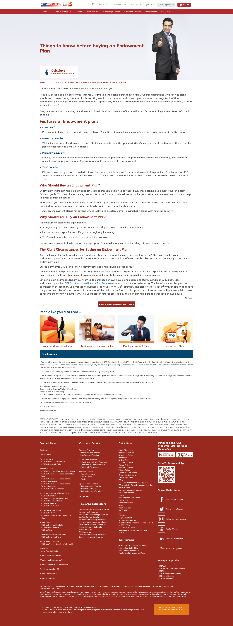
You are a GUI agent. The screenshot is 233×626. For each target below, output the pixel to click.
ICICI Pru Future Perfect (51, 527)
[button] (93, 4)
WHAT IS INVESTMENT (111, 433)
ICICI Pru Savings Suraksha (52, 525)
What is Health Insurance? (51, 560)
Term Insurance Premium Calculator (94, 509)
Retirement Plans (47, 469)
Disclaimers (49, 354)
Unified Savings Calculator (90, 517)
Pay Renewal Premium (89, 455)
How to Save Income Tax (129, 550)
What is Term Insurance (94, 427)
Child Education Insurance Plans (53, 534)
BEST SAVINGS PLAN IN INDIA (69, 427)
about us (103, 5)
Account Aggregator (127, 520)
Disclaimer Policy (126, 468)
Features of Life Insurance (93, 419)
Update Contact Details (90, 486)
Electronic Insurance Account (131, 490)
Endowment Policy (72, 82)
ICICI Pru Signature (49, 496)
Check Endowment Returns (116, 304)
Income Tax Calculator (88, 512)
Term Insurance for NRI (49, 569)
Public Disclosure (119, 5)
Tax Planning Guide (154, 422)
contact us (136, 5)
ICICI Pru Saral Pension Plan (52, 489)
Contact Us (123, 500)
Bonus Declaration (126, 453)
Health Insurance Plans (49, 541)
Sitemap (84, 496)
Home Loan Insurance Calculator (92, 522)
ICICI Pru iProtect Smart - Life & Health (57, 544)
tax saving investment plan (161, 425)
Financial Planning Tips (175, 422)
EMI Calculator (115, 422)
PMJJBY (122, 515)
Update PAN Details (88, 489)
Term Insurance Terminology (67, 430)
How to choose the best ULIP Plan (138, 427)
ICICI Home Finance (166, 576)
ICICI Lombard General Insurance (171, 569)
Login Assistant (125, 518)
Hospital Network (126, 503)
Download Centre (126, 455)
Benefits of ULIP (113, 427)
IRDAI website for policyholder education (136, 485)
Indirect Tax (181, 425)
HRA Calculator (85, 529)
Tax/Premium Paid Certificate (92, 465)
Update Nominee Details (90, 491)
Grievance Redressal (127, 475)
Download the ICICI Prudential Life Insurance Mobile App (172, 445)
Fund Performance (126, 493)
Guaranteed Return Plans (50, 510)
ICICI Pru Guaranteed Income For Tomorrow (89, 283)
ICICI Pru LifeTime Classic (51, 501)
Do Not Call (123, 460)
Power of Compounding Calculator (93, 514)
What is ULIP (180, 427)
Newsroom (123, 458)
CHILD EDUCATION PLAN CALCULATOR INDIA (139, 433)
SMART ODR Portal (127, 528)
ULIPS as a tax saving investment (133, 545)
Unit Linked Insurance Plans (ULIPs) (54, 493)
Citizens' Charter (126, 478)
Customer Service (89, 443)
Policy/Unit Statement (89, 467)
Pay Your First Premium (90, 453)
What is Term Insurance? (50, 555)
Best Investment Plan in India (86, 433)
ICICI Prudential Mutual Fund (169, 574)
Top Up (83, 479)
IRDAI (121, 480)
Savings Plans (46, 522)
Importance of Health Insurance (66, 422)
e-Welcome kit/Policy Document (94, 462)
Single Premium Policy (146, 430)
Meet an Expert (125, 508)
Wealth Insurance (48, 427)
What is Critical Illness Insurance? (54, 565)
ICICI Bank (162, 566)
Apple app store (184, 454)
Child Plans (111, 430)
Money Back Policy (126, 430)
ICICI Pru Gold (46, 530)
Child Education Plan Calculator (92, 524)
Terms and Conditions (128, 473)
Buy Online (44, 450)
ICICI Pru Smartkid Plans (51, 537)
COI (120, 513)
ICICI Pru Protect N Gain (51, 464)
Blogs (121, 505)
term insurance (140, 425)
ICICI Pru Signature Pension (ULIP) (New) (58, 471)
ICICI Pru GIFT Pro (48, 513)
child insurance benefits (60, 433)
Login (186, 5)
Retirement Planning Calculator (92, 519)
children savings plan (69, 419)
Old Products (124, 510)
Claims (121, 495)
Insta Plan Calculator (50, 551)
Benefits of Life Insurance (52, 425)
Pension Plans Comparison (77, 425)
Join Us (149, 5)
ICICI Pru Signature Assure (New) (54, 498)
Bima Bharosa (124, 488)
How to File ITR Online (134, 422)
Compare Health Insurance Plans (122, 419)
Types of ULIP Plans (164, 427)
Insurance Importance (121, 425)
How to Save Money (100, 425)
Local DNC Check (126, 463)
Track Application (166, 5)
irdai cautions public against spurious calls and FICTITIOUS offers (171, 610)
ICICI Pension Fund (165, 579)
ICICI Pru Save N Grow (50, 506)
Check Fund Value (87, 474)
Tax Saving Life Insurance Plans (132, 553)
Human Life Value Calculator (91, 527)
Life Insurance (55, 82)
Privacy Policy (124, 470)
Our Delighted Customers (129, 498)
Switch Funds (86, 477)
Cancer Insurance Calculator (91, 537)
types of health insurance (94, 422)
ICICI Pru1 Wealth (48, 503)
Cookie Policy (124, 465)
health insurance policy (149, 419)
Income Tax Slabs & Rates (130, 548)
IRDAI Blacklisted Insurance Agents (133, 483)
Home (42, 82)
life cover (182, 202)
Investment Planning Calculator (92, 534)
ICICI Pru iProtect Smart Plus (53, 462)
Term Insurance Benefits (93, 430)
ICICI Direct (162, 571)
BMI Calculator (165, 430)
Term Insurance (46, 459)
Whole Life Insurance (48, 574)
